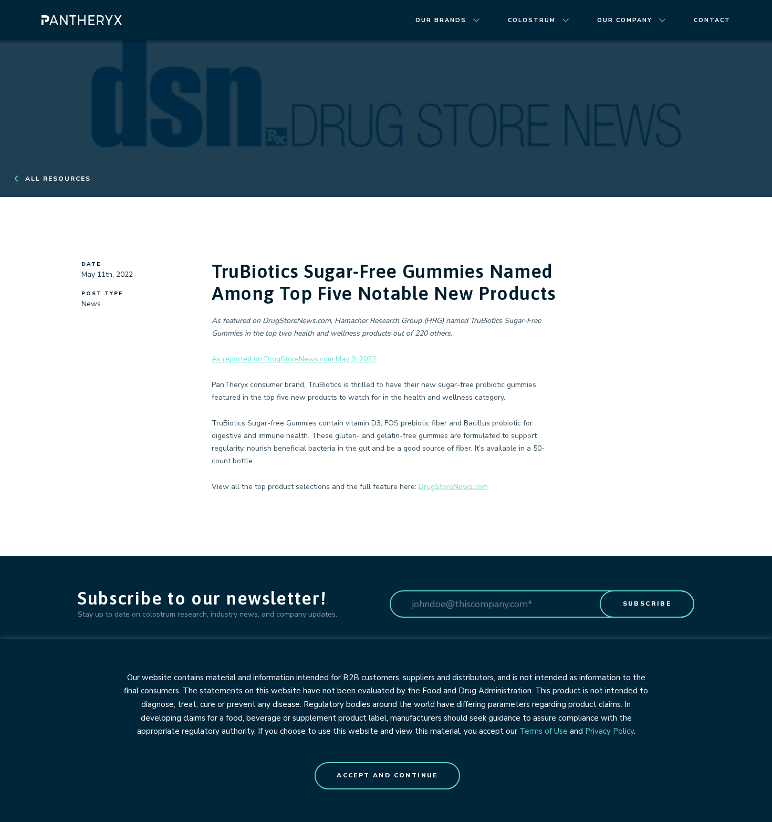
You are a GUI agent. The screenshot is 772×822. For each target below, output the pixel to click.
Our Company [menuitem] (624, 20)
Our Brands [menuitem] (440, 20)
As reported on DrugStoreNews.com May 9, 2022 (294, 359)
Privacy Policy (609, 731)
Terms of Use (543, 731)
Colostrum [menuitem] (532, 20)
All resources (58, 178)
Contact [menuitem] (712, 20)
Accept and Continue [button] (387, 775)
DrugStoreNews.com (453, 487)
